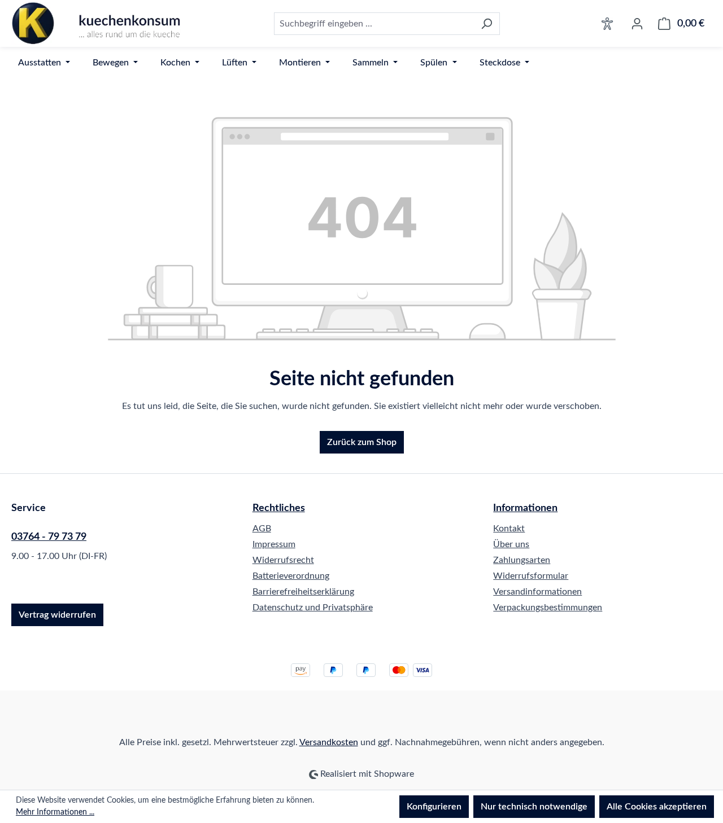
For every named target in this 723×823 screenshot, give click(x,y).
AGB (261, 528)
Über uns (511, 544)
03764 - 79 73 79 (48, 537)
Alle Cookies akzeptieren (657, 806)
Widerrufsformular (530, 575)
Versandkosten (328, 742)
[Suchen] (486, 23)
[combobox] (374, 23)
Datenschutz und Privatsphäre (312, 607)
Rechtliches (278, 508)
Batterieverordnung (290, 575)
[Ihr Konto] (637, 23)
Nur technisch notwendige (534, 806)
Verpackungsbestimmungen (547, 607)
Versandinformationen (537, 591)
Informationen (525, 508)
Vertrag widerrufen (57, 614)
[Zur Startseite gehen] (96, 23)
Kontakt (509, 528)
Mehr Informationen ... (55, 812)
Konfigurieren (434, 806)
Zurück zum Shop (362, 442)
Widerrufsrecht (283, 560)
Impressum (273, 544)
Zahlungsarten (521, 560)
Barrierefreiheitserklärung (303, 591)
